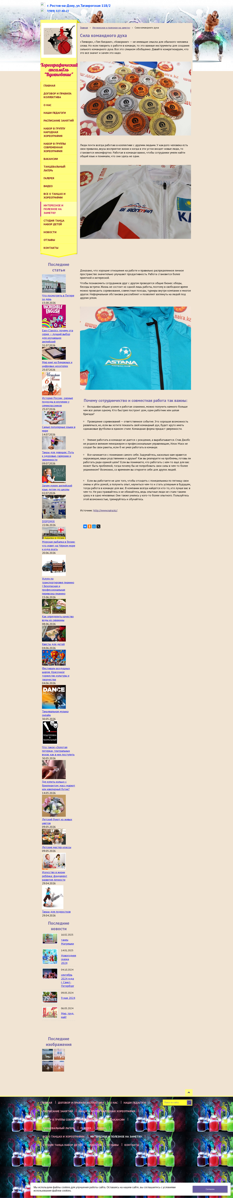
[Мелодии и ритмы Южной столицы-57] (58, 1066)
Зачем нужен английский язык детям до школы (57, 487)
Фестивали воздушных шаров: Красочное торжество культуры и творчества (56, 674)
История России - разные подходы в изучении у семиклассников (57, 401)
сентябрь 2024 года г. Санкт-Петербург (67, 980)
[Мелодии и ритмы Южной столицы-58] (47, 1066)
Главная (84, 27)
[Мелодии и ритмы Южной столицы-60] (47, 1054)
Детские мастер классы (56, 847)
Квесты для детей (53, 644)
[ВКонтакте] (85, 526)
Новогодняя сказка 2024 (68, 959)
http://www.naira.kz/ (105, 510)
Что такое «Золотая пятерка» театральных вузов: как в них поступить (58, 750)
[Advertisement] (137, 254)
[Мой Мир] (94, 526)
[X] (98, 526)
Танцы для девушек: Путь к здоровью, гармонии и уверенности (58, 456)
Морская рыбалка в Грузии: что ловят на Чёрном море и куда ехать (58, 545)
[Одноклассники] (89, 526)
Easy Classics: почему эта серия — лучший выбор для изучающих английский (57, 336)
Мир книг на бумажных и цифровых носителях (57, 364)
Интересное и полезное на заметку (111, 27)
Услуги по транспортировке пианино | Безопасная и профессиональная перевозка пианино (58, 586)
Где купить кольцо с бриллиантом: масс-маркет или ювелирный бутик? (58, 785)
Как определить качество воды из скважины (58, 618)
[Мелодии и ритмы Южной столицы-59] (59, 1054)
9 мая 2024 (68, 998)
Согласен (210, 1189)
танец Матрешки (67, 941)
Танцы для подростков (56, 911)
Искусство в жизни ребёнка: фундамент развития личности (54, 875)
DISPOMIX (48, 521)
